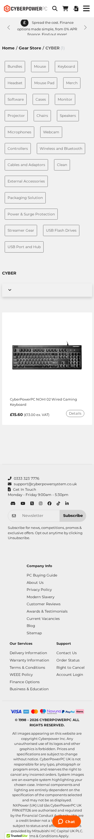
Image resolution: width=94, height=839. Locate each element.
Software (16, 99)
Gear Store (30, 47)
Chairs (42, 115)
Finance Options (25, 682)
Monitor (65, 99)
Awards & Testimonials (47, 611)
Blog (31, 626)
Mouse (40, 66)
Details (75, 413)
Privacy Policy (39, 589)
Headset (15, 83)
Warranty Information (29, 660)
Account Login (69, 674)
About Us (35, 582)
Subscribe (73, 515)
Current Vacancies (43, 619)
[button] (55, 8)
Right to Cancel (70, 667)
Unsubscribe (18, 538)
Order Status (68, 660)
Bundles (15, 66)
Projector (16, 115)
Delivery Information (28, 653)
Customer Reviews (44, 604)
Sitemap (34, 633)
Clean (62, 165)
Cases (41, 99)
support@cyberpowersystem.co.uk (45, 484)
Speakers (68, 115)
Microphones (19, 132)
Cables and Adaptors (26, 165)
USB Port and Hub (24, 247)
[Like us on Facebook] (49, 504)
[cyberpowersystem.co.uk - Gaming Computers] (25, 8)
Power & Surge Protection (31, 214)
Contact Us (66, 653)
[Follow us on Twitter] (32, 504)
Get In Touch (24, 489)
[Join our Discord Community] (12, 504)
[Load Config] (75, 8)
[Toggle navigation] (86, 8)
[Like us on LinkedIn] (67, 504)
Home (8, 47)
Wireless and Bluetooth (61, 148)
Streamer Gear (21, 230)
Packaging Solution (25, 198)
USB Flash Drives (61, 230)
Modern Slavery (40, 597)
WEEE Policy (21, 674)
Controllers (18, 148)
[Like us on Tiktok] (58, 504)
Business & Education (29, 689)
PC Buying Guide (42, 575)
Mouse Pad (44, 83)
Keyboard (66, 66)
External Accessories (26, 181)
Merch (72, 83)
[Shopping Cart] (65, 8)
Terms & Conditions (27, 667)
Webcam (51, 132)
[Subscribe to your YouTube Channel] (23, 504)
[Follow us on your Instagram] (40, 504)
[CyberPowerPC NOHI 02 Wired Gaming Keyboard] (47, 356)
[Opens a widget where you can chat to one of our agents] (66, 822)
